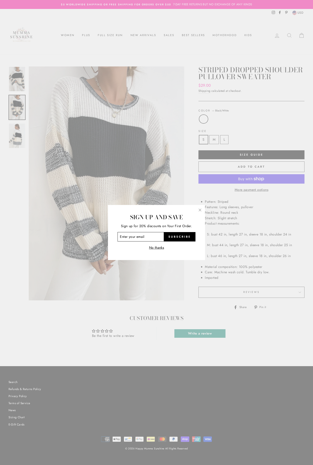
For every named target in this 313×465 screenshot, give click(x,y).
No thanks (156, 247)
